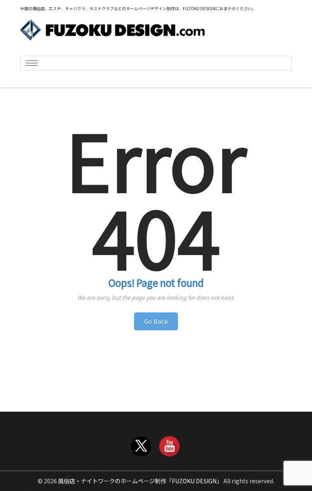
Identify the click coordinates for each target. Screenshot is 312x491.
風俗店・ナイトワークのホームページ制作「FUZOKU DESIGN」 (140, 481)
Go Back (156, 321)
